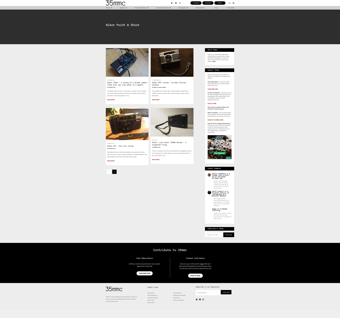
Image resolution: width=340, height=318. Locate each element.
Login (229, 3)
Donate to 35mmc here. (216, 120)
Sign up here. (212, 103)
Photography (182, 8)
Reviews (122, 8)
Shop (215, 8)
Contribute (196, 3)
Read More (110, 100)
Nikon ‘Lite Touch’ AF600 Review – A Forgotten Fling (169, 144)
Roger (214, 209)
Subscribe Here (223, 293)
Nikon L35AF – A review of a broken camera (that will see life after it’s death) (127, 84)
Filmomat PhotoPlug (219, 209)
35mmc (108, 8)
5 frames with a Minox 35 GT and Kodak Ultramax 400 (221, 176)
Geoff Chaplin (218, 191)
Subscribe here (144, 273)
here (214, 61)
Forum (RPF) (230, 8)
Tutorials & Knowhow (162, 8)
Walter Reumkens (219, 174)
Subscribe (208, 3)
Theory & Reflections (140, 8)
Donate (220, 3)
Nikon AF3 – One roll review (120, 146)
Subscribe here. (213, 89)
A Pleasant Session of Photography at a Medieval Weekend (220, 194)
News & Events (200, 8)
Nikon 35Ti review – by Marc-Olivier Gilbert (169, 84)
